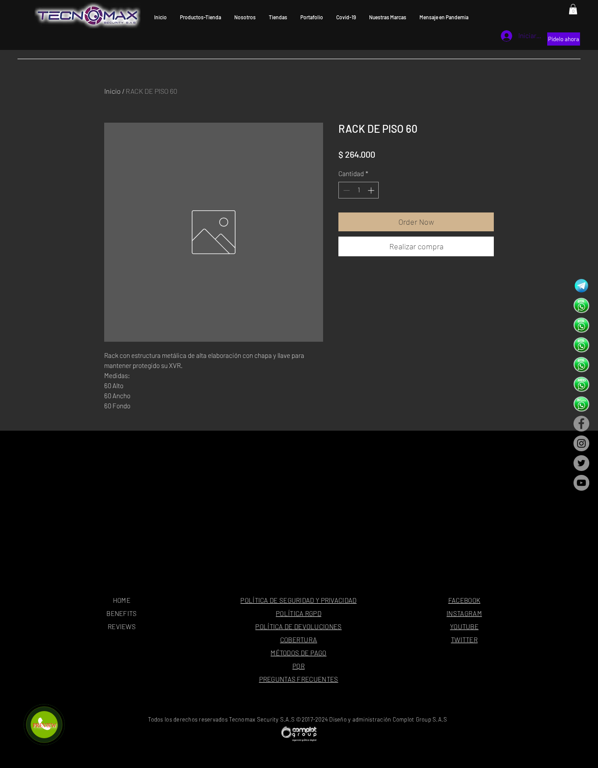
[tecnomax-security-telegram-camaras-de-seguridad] (581, 286)
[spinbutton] (359, 190)
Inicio (112, 91)
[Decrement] (346, 190)
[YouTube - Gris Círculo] (581, 483)
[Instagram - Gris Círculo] (581, 443)
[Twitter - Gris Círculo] (581, 463)
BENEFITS (121, 613)
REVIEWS (122, 626)
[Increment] (372, 190)
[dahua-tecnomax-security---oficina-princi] (581, 305)
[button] (573, 9)
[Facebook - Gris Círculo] (581, 424)
